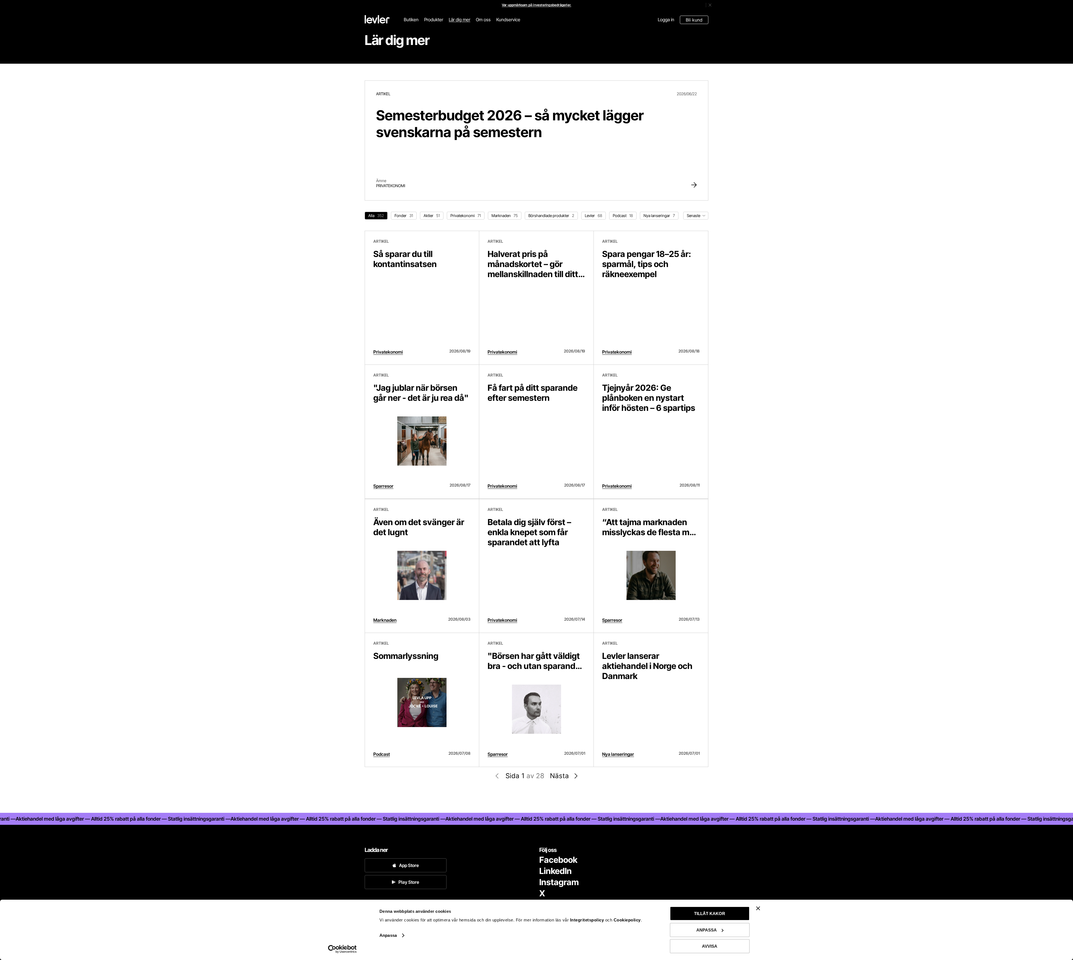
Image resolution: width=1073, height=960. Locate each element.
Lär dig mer (459, 19)
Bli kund (694, 20)
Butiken (411, 19)
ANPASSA (706, 930)
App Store (409, 865)
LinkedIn (555, 871)
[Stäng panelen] (758, 908)
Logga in (666, 19)
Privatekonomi (390, 185)
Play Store (408, 882)
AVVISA (709, 946)
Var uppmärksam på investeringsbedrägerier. (536, 5)
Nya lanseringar (618, 754)
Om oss (483, 19)
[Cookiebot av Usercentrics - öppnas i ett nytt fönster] (342, 949)
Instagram (559, 882)
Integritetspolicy (587, 920)
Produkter (433, 19)
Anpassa (388, 935)
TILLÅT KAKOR (709, 913)
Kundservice (508, 19)
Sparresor (383, 486)
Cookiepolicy (627, 920)
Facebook (558, 860)
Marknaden (385, 620)
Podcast (381, 754)
